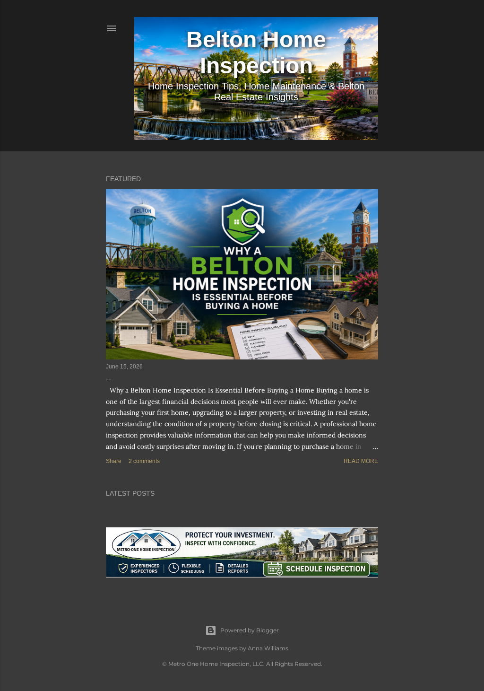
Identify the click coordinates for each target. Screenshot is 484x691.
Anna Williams (268, 648)
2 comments (144, 461)
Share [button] (113, 461)
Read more (361, 461)
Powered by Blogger (249, 630)
